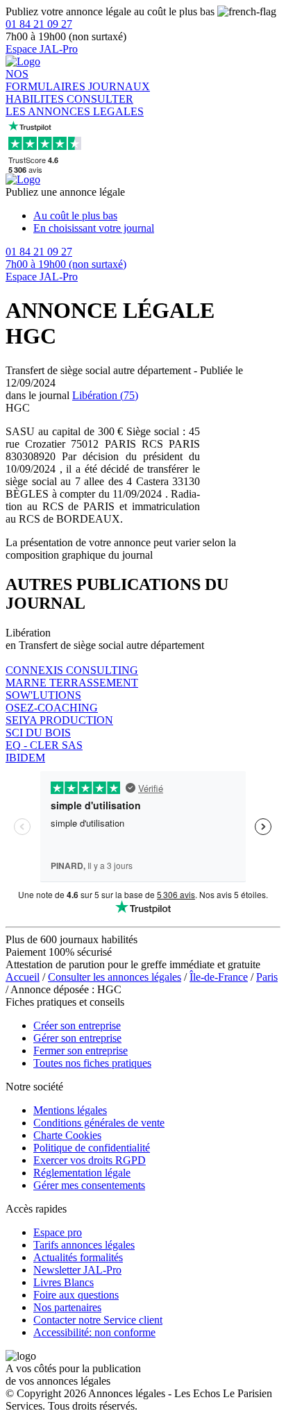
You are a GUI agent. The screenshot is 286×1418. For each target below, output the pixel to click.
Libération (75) (105, 395)
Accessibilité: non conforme (94, 1332)
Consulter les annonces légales (114, 977)
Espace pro (57, 1232)
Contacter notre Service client (97, 1320)
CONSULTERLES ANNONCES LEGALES (75, 105)
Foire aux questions (76, 1295)
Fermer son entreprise (80, 1050)
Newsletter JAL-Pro (77, 1270)
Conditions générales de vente (99, 1123)
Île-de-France (219, 977)
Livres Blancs (63, 1282)
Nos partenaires (67, 1307)
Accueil (23, 977)
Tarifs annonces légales (84, 1245)
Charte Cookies (67, 1135)
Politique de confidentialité (91, 1148)
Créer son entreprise (77, 1025)
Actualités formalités (78, 1257)
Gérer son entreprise (77, 1038)
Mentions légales (70, 1110)
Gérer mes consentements (89, 1185)
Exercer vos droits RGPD (89, 1160)
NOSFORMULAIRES (47, 80)
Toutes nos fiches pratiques (92, 1063)
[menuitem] (156, 216)
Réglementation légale (82, 1173)
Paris (267, 977)
